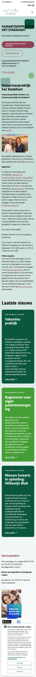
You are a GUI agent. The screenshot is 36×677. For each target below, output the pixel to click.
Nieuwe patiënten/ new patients (15, 45)
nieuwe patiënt (18, 188)
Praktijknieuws (12, 53)
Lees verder (12, 379)
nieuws (19, 177)
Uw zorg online (25, 286)
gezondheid (28, 177)
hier (21, 159)
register (30, 162)
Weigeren (19, 667)
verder (9, 130)
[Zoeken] (32, 12)
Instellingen (20, 663)
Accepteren (20, 671)
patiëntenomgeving (10, 205)
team (29, 180)
